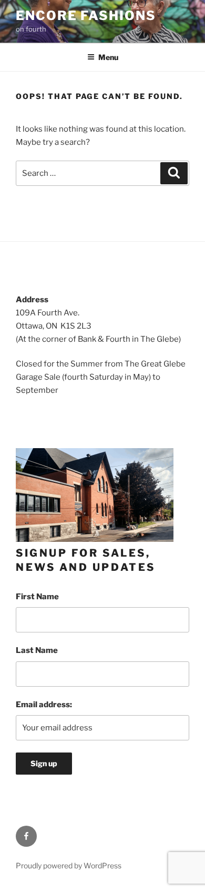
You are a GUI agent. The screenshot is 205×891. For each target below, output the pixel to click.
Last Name (37, 650)
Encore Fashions (86, 15)
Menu (108, 57)
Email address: (44, 704)
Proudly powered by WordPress (68, 865)
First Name (37, 596)
